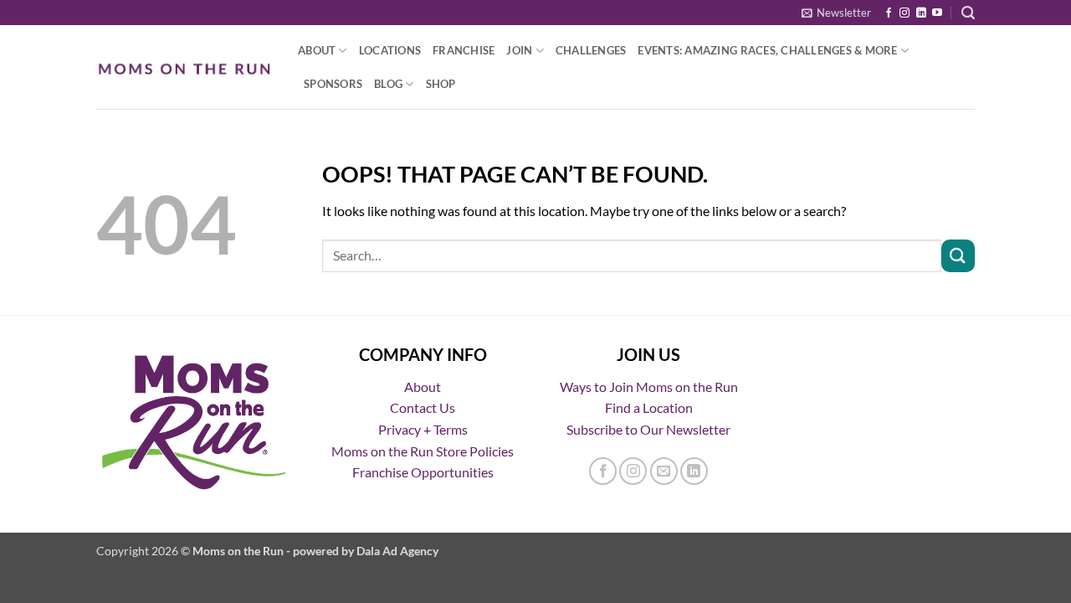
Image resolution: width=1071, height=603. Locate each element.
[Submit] (958, 256)
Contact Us (422, 407)
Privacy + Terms (423, 429)
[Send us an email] (664, 471)
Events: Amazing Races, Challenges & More (767, 50)
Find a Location (649, 407)
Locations (390, 50)
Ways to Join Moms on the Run (649, 386)
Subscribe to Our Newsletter (648, 429)
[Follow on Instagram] (904, 13)
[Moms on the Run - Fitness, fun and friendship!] (184, 67)
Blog (388, 83)
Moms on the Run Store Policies (422, 451)
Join (519, 50)
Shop (441, 83)
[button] (836, 12)
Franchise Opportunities (423, 472)
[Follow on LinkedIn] (921, 13)
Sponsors (333, 83)
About (317, 50)
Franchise (464, 50)
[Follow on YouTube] (937, 13)
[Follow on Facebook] (889, 13)
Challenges (591, 50)
